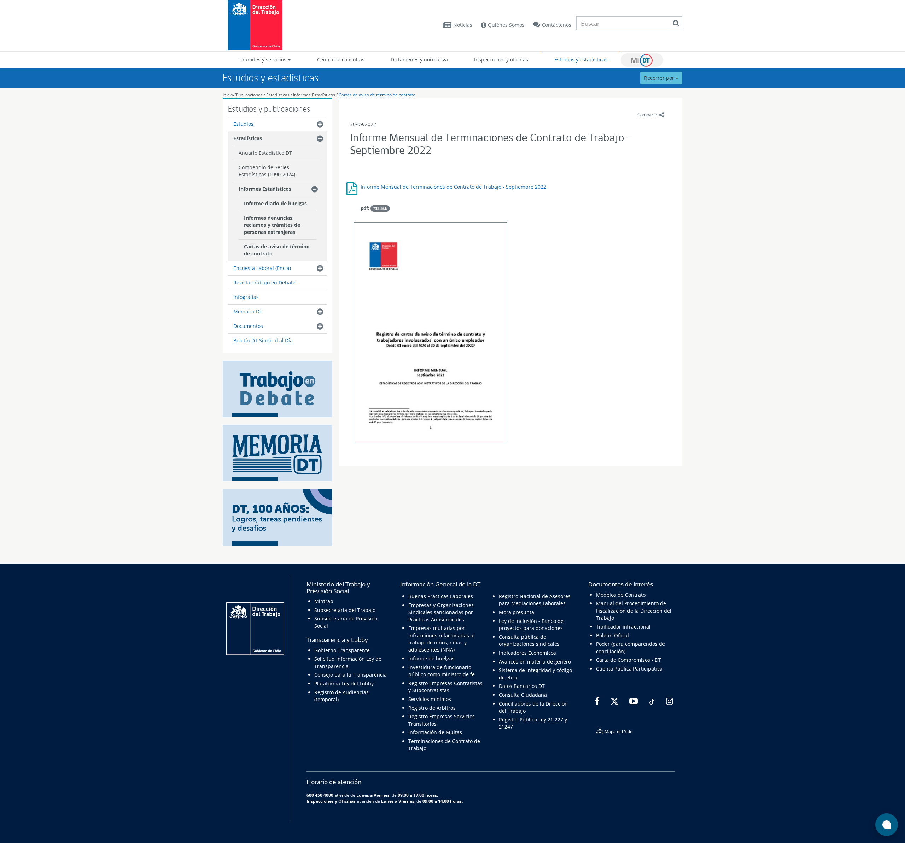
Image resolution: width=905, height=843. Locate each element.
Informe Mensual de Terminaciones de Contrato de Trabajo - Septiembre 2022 (453, 186)
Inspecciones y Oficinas (331, 801)
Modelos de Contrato (621, 594)
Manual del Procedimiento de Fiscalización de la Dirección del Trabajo (633, 610)
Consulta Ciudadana (523, 694)
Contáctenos (556, 25)
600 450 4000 (319, 795)
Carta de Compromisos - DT (628, 659)
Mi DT (642, 60)
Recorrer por (660, 78)
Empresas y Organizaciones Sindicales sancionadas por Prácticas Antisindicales (441, 612)
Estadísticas (278, 95)
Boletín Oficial (612, 635)
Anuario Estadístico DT (265, 152)
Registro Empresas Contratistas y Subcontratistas (445, 687)
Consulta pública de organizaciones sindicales (529, 640)
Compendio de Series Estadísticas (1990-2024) (267, 171)
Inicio (228, 95)
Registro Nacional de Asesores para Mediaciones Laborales (535, 600)
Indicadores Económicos (527, 652)
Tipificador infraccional (623, 626)
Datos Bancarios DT (522, 686)
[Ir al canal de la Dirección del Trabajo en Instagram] (668, 701)
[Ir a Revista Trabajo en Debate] (277, 388)
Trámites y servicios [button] (264, 59)
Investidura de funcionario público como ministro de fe (441, 671)
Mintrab (323, 601)
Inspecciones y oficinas (501, 59)
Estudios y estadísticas (581, 59)
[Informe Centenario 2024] (277, 516)
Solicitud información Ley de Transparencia (347, 662)
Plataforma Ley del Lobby (344, 683)
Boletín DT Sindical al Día (263, 340)
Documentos (248, 326)
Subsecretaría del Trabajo (344, 610)
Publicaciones (250, 95)
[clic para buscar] (676, 23)
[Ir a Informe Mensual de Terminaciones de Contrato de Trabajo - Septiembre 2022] (430, 333)
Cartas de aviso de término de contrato (377, 95)
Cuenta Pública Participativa (629, 668)
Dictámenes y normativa (419, 59)
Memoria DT (247, 311)
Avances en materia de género (535, 661)
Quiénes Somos (505, 25)
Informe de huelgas (431, 658)
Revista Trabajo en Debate (264, 282)
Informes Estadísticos (314, 95)
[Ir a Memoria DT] (277, 452)
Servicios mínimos (429, 699)
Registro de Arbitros (432, 708)
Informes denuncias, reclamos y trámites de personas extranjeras (272, 224)
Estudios (243, 123)
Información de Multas (435, 732)
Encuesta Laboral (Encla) (262, 268)
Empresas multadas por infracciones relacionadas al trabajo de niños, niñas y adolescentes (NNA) (441, 639)
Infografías (246, 297)
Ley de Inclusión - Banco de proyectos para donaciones (531, 624)
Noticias (462, 25)
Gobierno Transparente (342, 650)
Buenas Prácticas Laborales (440, 596)
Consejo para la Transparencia (350, 674)
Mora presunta (516, 612)
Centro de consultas (340, 59)
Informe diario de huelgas (275, 203)
